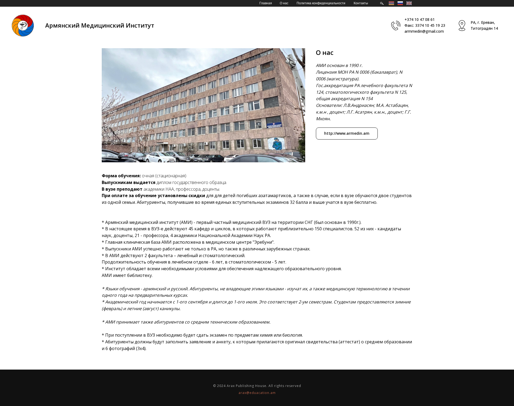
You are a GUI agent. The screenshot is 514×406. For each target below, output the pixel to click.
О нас (284, 3)
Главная (265, 3)
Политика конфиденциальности (321, 3)
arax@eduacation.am (257, 392)
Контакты (361, 3)
